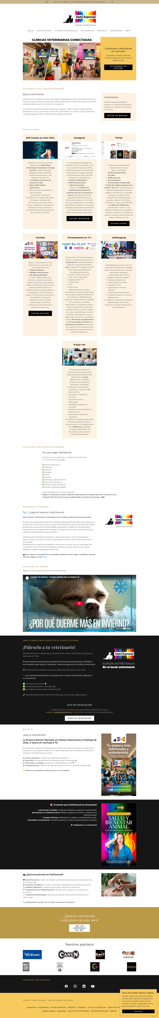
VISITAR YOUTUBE (40, 313)
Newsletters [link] (61, 1011)
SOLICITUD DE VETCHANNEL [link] (78, 1011)
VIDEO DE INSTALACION (79, 718)
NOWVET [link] (113, 1011)
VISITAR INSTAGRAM (79, 219)
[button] (128, 31)
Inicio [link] (31, 31)
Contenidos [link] (116, 31)
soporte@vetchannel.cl (63, 712)
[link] (79, 18)
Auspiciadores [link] (44, 31)
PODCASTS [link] (102, 31)
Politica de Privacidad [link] (116, 1007)
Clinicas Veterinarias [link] (66, 31)
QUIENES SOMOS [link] (49, 1011)
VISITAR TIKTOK (119, 224)
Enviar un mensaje (117, 116)
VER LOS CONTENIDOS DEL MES (79, 928)
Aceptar (138, 1011)
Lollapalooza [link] (32, 1007)
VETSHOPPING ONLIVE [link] (99, 1011)
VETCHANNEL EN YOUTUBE (118, 67)
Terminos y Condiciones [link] (97, 1007)
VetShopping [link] (87, 31)
